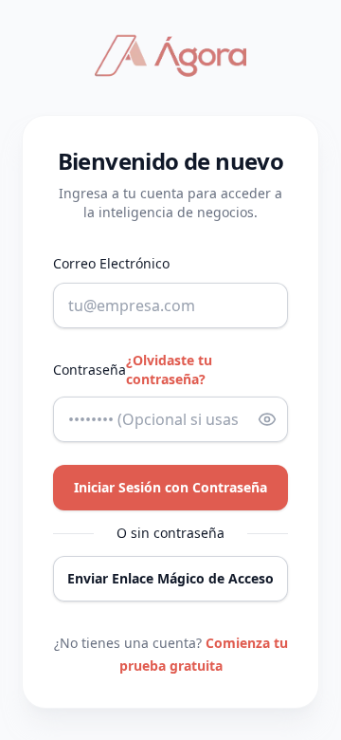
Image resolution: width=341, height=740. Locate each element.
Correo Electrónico (111, 263)
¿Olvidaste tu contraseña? (169, 369)
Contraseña (89, 370)
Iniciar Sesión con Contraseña (170, 487)
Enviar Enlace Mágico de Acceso (170, 578)
